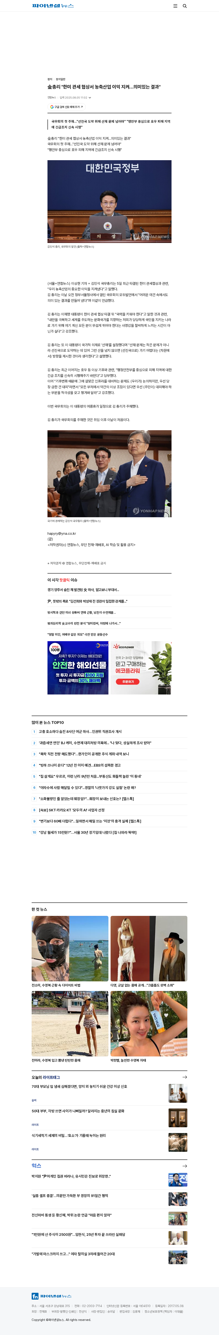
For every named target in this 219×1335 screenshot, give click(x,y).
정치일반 (60, 79)
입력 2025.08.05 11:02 (73, 97)
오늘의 (46, 1077)
